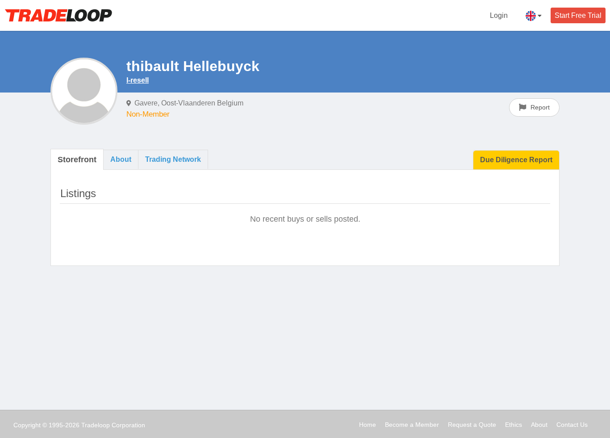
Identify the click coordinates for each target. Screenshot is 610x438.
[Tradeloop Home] (58, 15)
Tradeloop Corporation (113, 425)
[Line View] (521, 192)
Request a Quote (472, 424)
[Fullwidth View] (502, 192)
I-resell (137, 80)
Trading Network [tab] (173, 159)
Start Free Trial (578, 15)
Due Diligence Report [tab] (516, 160)
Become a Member (412, 424)
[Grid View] (540, 192)
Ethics (513, 424)
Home (367, 424)
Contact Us (572, 424)
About (539, 424)
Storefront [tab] (77, 159)
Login (499, 15)
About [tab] (120, 159)
